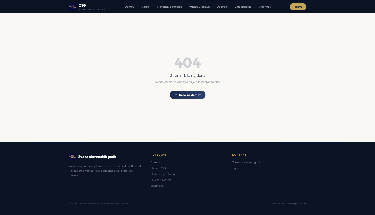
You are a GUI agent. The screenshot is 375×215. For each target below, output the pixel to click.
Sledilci (145, 6)
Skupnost (264, 6)
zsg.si (235, 168)
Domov (129, 6)
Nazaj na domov (190, 95)
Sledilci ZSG (158, 168)
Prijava (298, 6)
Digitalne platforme (295, 203)
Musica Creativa (199, 6)
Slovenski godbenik (169, 6)
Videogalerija (243, 6)
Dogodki (222, 6)
